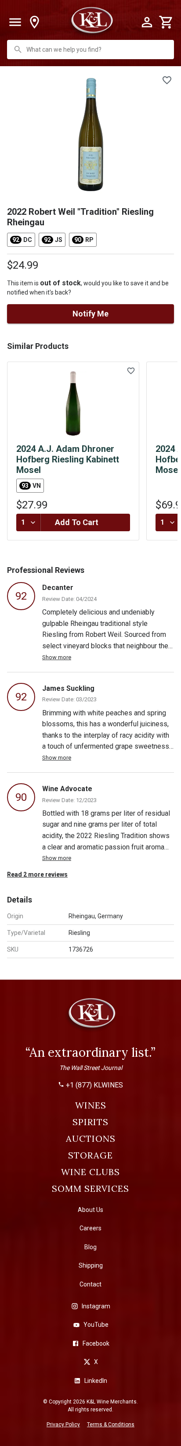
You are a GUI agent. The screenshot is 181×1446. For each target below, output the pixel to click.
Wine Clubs (90, 1172)
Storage (90, 1155)
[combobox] (91, 49)
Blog (90, 1247)
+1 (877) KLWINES (94, 1085)
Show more (56, 657)
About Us (90, 1209)
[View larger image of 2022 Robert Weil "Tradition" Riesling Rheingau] (90, 134)
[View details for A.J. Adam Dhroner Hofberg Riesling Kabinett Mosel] (73, 404)
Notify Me (90, 313)
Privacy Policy (63, 1424)
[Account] (147, 22)
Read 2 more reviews (37, 874)
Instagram (96, 1306)
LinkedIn (95, 1380)
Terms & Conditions (110, 1424)
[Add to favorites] (167, 80)
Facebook (96, 1343)
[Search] (18, 49)
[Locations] (34, 22)
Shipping (91, 1265)
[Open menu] (15, 22)
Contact (90, 1284)
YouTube (96, 1324)
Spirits (90, 1122)
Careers (90, 1228)
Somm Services (90, 1189)
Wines (90, 1105)
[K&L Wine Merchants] (90, 1017)
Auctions (91, 1139)
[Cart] (166, 22)
